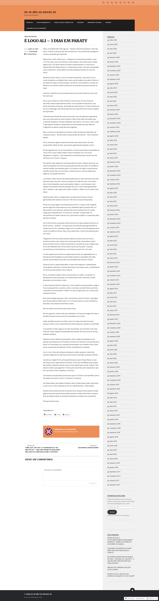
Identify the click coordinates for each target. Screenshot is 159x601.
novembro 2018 (115, 428)
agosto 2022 (114, 236)
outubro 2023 (114, 180)
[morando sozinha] (120, 2)
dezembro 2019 (115, 376)
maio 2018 (113, 450)
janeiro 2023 (114, 214)
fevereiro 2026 (115, 57)
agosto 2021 (114, 289)
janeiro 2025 (114, 114)
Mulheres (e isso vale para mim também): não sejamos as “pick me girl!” (121, 575)
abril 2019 (113, 406)
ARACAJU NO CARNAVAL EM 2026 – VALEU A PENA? (119, 568)
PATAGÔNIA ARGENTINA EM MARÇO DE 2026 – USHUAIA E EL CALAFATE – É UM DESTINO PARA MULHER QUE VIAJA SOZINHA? (120, 560)
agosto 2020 (114, 341)
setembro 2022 (115, 232)
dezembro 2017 (115, 472)
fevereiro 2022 (115, 262)
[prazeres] (116, 2)
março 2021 (114, 310)
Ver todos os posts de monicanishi (66, 432)
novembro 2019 (115, 380)
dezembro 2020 (115, 323)
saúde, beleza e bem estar (63, 22)
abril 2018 (113, 454)
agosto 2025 (114, 84)
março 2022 (114, 258)
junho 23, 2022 (33, 49)
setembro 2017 (115, 485)
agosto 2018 (114, 437)
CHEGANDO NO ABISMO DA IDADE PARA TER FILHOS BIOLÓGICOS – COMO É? (119, 550)
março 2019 (114, 411)
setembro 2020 (115, 337)
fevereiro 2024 (115, 162)
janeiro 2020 (114, 371)
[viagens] (124, 2)
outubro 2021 (114, 280)
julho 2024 (113, 140)
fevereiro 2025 (115, 110)
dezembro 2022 (115, 219)
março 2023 (114, 206)
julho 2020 (113, 345)
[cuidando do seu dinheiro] (128, 2)
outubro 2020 (114, 332)
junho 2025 (113, 92)
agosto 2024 (114, 136)
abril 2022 (113, 254)
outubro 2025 (114, 75)
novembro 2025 (115, 71)
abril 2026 (113, 53)
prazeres (80, 22)
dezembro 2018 (115, 424)
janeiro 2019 (114, 419)
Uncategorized (30, 36)
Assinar (112, 512)
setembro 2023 (115, 184)
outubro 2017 (114, 480)
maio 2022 (113, 249)
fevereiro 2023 (115, 210)
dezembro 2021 (115, 271)
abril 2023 (113, 201)
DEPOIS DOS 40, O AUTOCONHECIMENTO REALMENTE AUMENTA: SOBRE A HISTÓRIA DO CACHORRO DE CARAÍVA (120, 541)
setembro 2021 (115, 284)
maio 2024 (113, 149)
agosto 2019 (114, 393)
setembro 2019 (115, 389)
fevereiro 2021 (115, 315)
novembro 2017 (115, 476)
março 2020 (114, 363)
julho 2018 (113, 441)
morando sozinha (94, 22)
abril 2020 (113, 358)
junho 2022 (113, 245)
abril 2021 (113, 306)
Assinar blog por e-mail (116, 495)
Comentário (92, 483)
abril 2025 (113, 101)
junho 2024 (113, 145)
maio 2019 (113, 402)
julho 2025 (113, 88)
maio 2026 (113, 49)
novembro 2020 (115, 328)
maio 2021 (113, 302)
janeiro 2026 (114, 62)
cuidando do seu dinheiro (36, 28)
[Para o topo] (132, 590)
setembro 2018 (115, 432)
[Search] (133, 2)
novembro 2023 (115, 175)
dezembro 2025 (115, 66)
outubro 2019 (114, 385)
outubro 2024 (114, 127)
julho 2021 (113, 293)
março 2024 (114, 158)
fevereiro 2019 (115, 415)
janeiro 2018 (114, 467)
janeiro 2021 (114, 319)
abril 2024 (113, 153)
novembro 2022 (115, 223)
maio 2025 (113, 97)
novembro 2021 (115, 276)
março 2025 (114, 105)
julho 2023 (113, 193)
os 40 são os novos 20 (40, 12)
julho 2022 (113, 241)
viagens (108, 22)
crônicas (29, 22)
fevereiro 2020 (115, 367)
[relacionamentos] (107, 2)
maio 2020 (113, 354)
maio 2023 (113, 197)
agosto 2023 (114, 188)
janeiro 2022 (114, 267)
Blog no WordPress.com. (33, 597)
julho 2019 (113, 398)
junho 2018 (113, 446)
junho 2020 (113, 350)
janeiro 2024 (114, 166)
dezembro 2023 (115, 171)
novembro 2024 (115, 123)
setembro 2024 (115, 132)
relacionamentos (43, 22)
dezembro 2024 (115, 118)
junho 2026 (113, 44)
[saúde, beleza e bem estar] (112, 2)
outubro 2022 (114, 227)
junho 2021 (113, 297)
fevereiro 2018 (115, 463)
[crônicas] (103, 2)
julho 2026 (113, 40)
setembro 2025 (115, 79)
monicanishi (33, 51)
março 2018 (114, 459)
